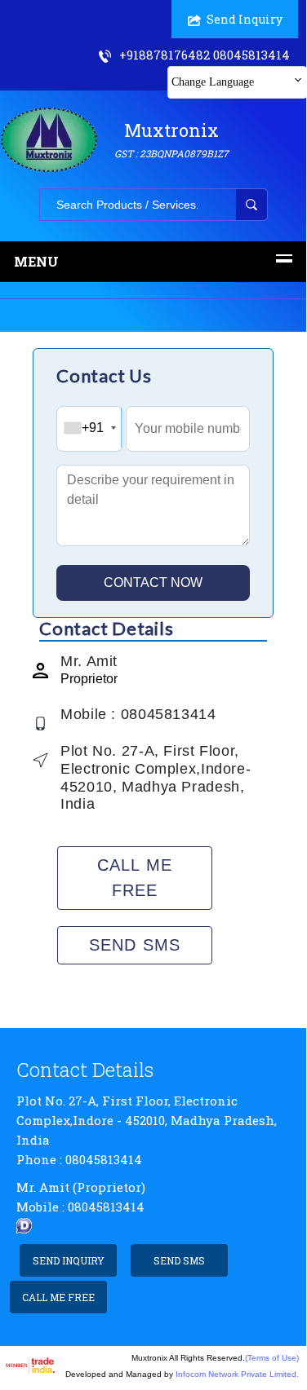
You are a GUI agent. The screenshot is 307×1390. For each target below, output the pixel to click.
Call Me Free (134, 877)
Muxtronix (171, 139)
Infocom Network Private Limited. (237, 1374)
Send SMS (135, 945)
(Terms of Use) (272, 1357)
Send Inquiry (245, 19)
